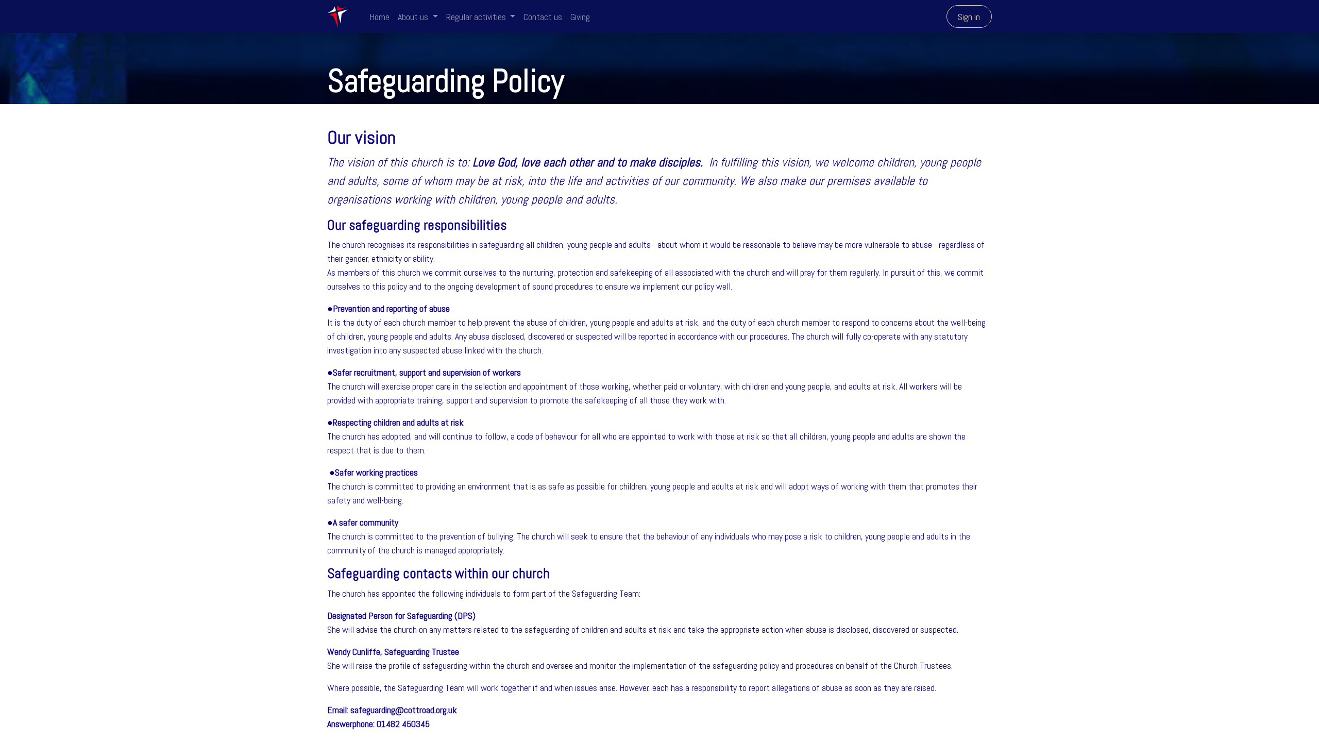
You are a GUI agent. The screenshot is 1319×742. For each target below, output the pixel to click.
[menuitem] (379, 17)
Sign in (969, 17)
